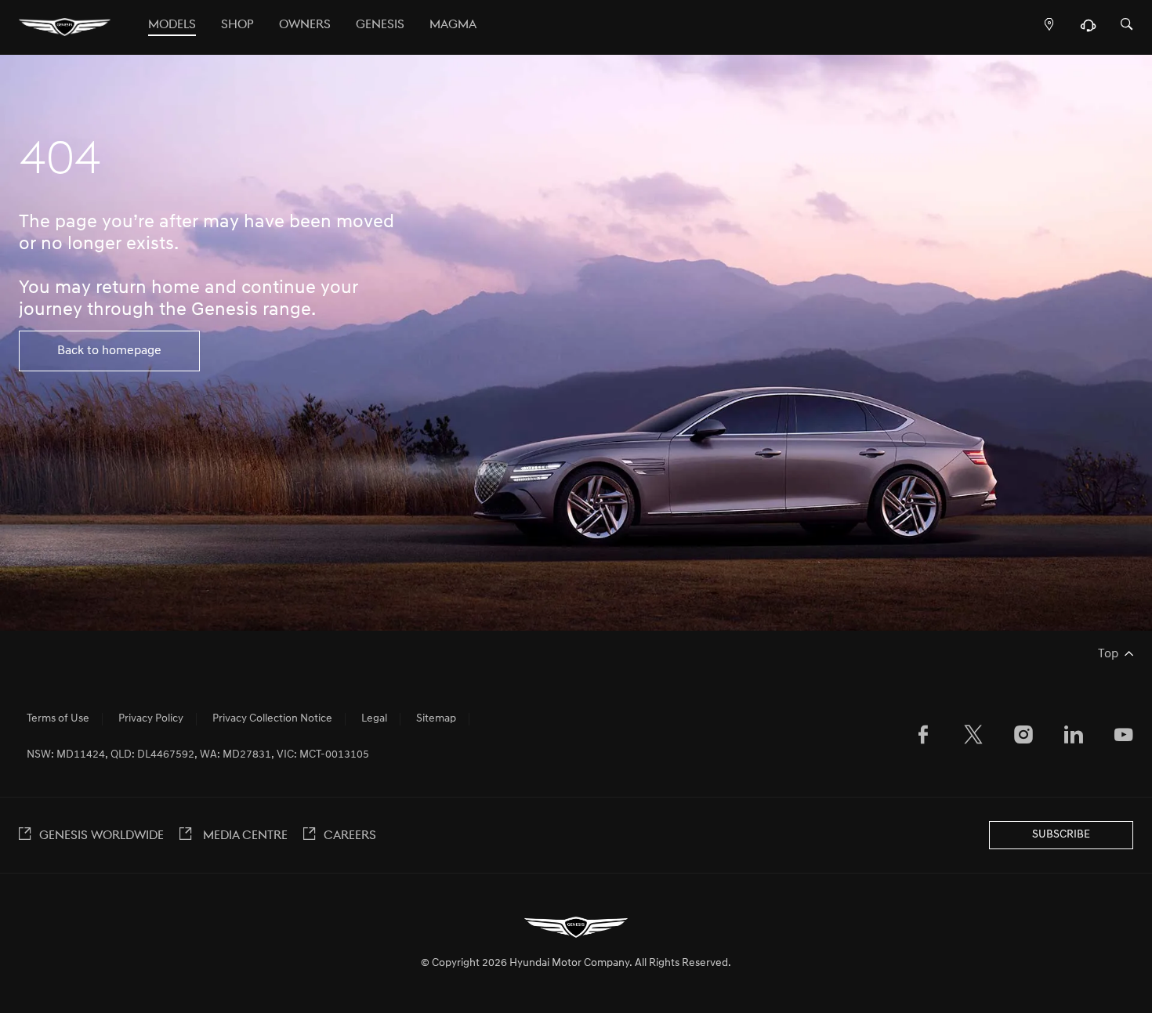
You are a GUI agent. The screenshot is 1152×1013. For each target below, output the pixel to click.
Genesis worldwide (101, 836)
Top (1108, 654)
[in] (1073, 738)
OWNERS (305, 25)
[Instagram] (1023, 738)
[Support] (1088, 29)
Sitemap (436, 719)
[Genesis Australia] (64, 27)
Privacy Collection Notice (272, 719)
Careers (350, 836)
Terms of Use (58, 719)
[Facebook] (923, 738)
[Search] (1127, 25)
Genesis (380, 25)
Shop (237, 25)
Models (172, 25)
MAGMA (452, 25)
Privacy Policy (150, 719)
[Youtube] (1123, 738)
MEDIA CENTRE (244, 836)
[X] (973, 738)
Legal (374, 719)
